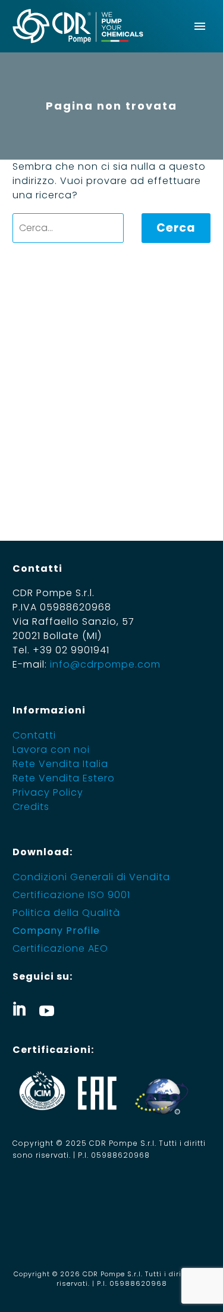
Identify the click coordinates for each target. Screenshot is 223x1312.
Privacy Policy (47, 792)
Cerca (176, 228)
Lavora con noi (51, 749)
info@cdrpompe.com (105, 664)
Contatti (34, 735)
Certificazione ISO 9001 (71, 895)
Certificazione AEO (60, 948)
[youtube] (46, 1008)
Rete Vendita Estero (63, 778)
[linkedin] (19, 1008)
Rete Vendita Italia (60, 764)
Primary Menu (200, 26)
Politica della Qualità (66, 913)
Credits (30, 807)
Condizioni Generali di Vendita (91, 877)
